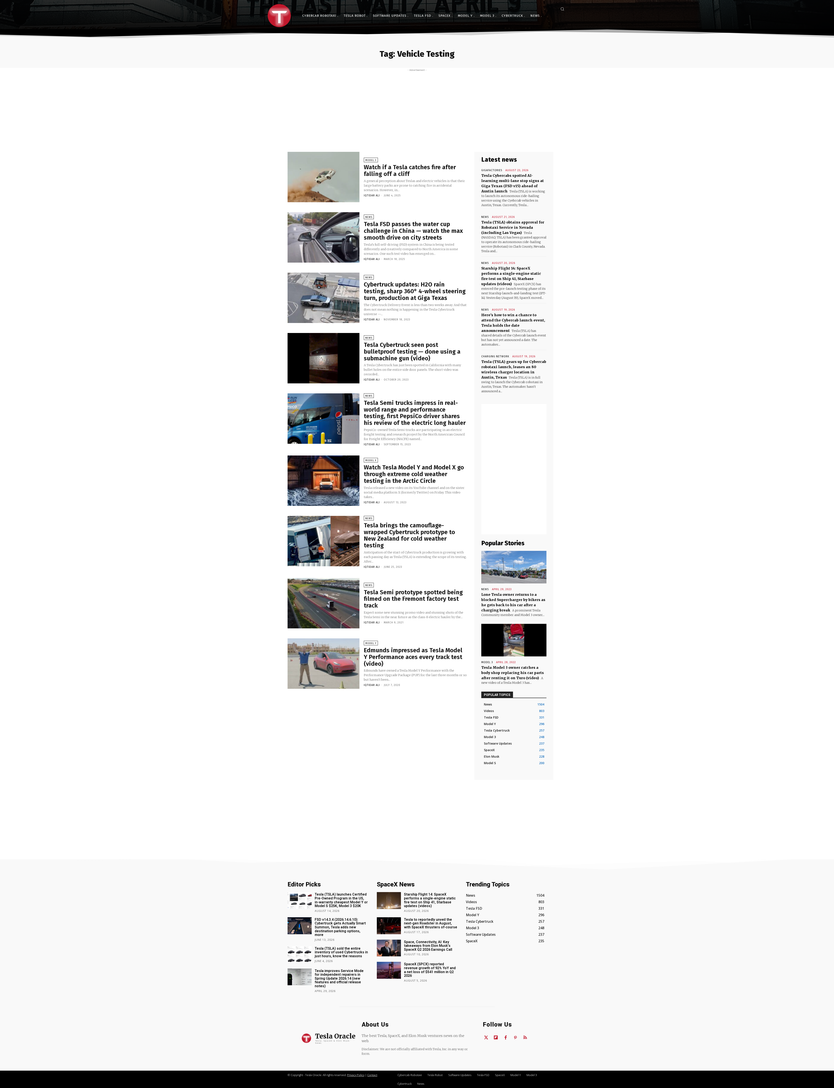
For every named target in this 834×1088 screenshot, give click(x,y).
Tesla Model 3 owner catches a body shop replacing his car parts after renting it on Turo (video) (512, 672)
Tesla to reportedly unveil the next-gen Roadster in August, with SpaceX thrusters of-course (430, 923)
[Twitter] (486, 1037)
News (368, 217)
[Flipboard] (495, 1037)
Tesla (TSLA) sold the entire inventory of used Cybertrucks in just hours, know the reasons (341, 952)
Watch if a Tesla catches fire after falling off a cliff (410, 170)
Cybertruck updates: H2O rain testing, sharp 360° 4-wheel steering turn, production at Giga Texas (415, 291)
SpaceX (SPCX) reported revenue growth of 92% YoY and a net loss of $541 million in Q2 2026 (430, 970)
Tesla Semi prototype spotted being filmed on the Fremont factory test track (413, 599)
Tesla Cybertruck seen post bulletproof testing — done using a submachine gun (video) (412, 351)
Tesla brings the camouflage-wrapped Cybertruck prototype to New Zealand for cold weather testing (409, 535)
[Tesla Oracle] (279, 15)
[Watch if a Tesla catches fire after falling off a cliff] (323, 177)
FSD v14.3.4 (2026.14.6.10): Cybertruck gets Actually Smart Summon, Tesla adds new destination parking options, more (340, 927)
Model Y (370, 643)
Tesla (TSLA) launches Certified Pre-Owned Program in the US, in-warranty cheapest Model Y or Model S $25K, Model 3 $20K (341, 900)
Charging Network (495, 356)
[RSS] (525, 1037)
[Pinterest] (515, 1037)
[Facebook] (505, 1037)
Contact (372, 1075)
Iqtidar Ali (372, 195)
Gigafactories (491, 170)
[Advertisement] (417, 104)
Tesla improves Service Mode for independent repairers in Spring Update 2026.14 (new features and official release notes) (339, 978)
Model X (370, 460)
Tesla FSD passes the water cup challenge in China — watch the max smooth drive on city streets (413, 230)
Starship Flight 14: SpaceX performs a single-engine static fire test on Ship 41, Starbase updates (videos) (430, 900)
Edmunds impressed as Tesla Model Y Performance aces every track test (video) (413, 657)
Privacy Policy (355, 1075)
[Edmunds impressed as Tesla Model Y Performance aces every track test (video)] (323, 663)
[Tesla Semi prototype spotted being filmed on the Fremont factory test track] (323, 603)
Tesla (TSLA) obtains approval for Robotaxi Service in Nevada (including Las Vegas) (512, 227)
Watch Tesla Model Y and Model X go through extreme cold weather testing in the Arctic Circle (414, 474)
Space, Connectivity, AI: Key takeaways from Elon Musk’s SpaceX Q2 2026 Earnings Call (428, 946)
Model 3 (370, 160)
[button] (562, 9)
